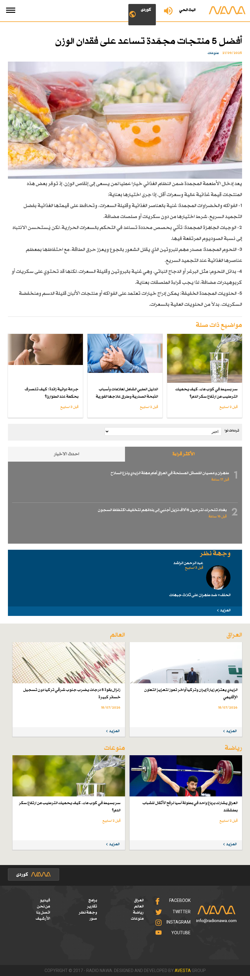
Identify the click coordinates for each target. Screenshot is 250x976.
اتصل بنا (43, 912)
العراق (139, 900)
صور (93, 918)
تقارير (92, 906)
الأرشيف (43, 918)
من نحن (43, 906)
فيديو (45, 900)
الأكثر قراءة (184, 454)
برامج (92, 900)
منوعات (137, 918)
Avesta (183, 970)
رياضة (138, 912)
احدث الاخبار (66, 454)
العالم (139, 906)
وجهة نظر (88, 912)
